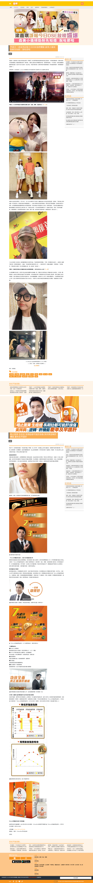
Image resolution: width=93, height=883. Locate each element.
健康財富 (37, 7)
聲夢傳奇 (23, 374)
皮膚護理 (37, 866)
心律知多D (52, 7)
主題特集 (22, 7)
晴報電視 (16, 7)
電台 (50, 374)
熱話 (43, 857)
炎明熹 (17, 374)
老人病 (81, 864)
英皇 (37, 374)
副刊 (32, 7)
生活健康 (47, 864)
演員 (36, 376)
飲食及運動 (41, 864)
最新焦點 (37, 857)
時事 (28, 7)
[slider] (36, 101)
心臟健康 (63, 864)
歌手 (28, 374)
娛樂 (10, 54)
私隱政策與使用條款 (32, 877)
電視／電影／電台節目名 (15, 376)
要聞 (40, 857)
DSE (32, 374)
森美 (41, 374)
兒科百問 (72, 864)
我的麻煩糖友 (44, 7)
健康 (11, 7)
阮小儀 (45, 374)
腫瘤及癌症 (57, 864)
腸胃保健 (67, 864)
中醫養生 (52, 864)
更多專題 (41, 866)
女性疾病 (77, 864)
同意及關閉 (75, 877)
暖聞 (46, 857)
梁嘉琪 (11, 374)
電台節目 (25, 376)
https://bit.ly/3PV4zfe (19, 829)
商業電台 (31, 376)
